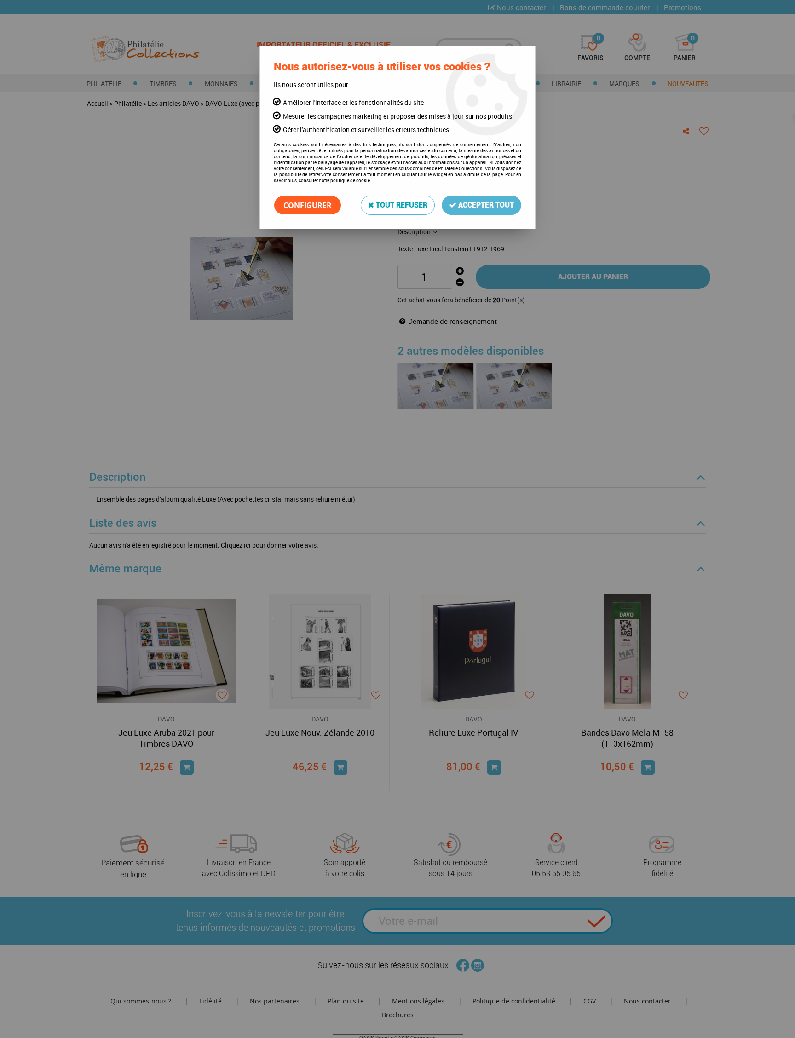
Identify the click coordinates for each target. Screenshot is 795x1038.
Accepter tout (485, 205)
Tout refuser (400, 205)
